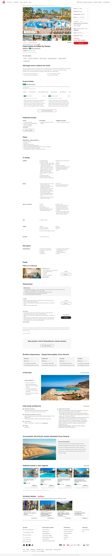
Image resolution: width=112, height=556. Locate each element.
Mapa (39, 44)
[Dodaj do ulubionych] (37, 470)
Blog (83, 531)
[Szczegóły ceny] (37, 486)
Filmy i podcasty (85, 529)
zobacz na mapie (28, 130)
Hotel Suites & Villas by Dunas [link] (49, 5)
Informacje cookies (48, 549)
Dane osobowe (45, 539)
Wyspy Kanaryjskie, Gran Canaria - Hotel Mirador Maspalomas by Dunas (64, 469)
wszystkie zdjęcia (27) (29, 32)
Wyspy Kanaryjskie (35, 5)
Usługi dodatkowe (46, 533)
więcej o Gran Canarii (84, 372)
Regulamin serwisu (40, 549)
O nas (24, 549)
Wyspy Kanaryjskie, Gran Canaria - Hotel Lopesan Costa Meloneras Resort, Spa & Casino (81, 470)
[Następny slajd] (71, 92)
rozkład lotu (76, 30)
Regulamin (77, 554)
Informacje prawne (57, 549)
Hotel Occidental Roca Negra (65, 425)
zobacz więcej (86, 406)
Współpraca (33, 549)
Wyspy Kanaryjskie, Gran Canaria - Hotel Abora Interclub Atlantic (47, 469)
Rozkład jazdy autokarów (47, 537)
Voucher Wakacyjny (68, 531)
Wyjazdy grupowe (68, 533)
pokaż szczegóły (45, 276)
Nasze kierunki (28, 5)
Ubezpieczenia (45, 531)
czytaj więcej (25, 127)
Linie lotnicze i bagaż (46, 535)
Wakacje (24, 5)
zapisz (69, 42)
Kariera (27, 549)
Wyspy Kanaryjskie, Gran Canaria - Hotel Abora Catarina (30, 469)
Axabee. (42, 551)
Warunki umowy (45, 529)
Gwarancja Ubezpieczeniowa (48, 540)
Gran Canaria (41, 5)
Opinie (65, 539)
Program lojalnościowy (68, 529)
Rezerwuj (81, 43)
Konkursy (66, 535)
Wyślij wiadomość (48, 345)
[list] (28, 87)
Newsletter (66, 537)
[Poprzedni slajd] (22, 449)
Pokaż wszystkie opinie (47, 110)
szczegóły (83, 40)
